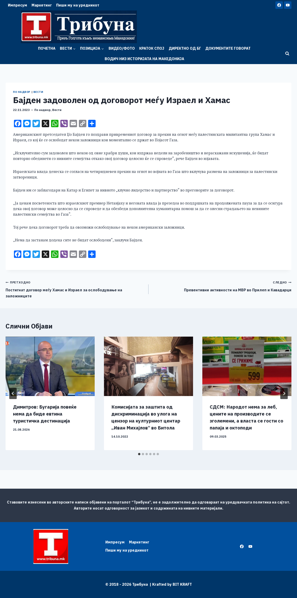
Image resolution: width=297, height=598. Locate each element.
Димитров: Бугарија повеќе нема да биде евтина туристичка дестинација (45, 414)
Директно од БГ (185, 48)
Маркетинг (42, 5)
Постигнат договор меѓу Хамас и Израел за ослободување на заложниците (64, 289)
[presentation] (50, 366)
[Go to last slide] (13, 393)
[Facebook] (279, 5)
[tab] (139, 454)
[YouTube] (287, 5)
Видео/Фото (122, 48)
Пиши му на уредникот (77, 5)
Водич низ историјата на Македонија (144, 58)
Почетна (46, 48)
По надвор (21, 92)
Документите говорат (228, 48)
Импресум (17, 5)
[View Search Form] (287, 53)
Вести (38, 92)
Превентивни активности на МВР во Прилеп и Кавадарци (237, 286)
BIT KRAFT (182, 584)
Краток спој (151, 48)
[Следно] (284, 393)
